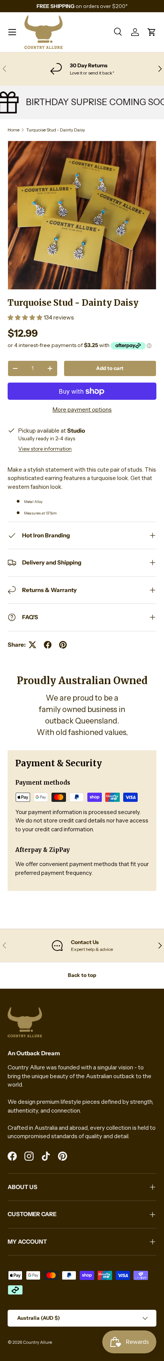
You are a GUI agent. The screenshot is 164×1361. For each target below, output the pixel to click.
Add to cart (110, 368)
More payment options (82, 409)
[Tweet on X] (32, 644)
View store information (45, 449)
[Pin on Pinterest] (63, 644)
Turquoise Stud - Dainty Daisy (55, 130)
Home (13, 130)
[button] (151, 32)
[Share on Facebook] (47, 644)
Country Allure (37, 1342)
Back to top (82, 975)
